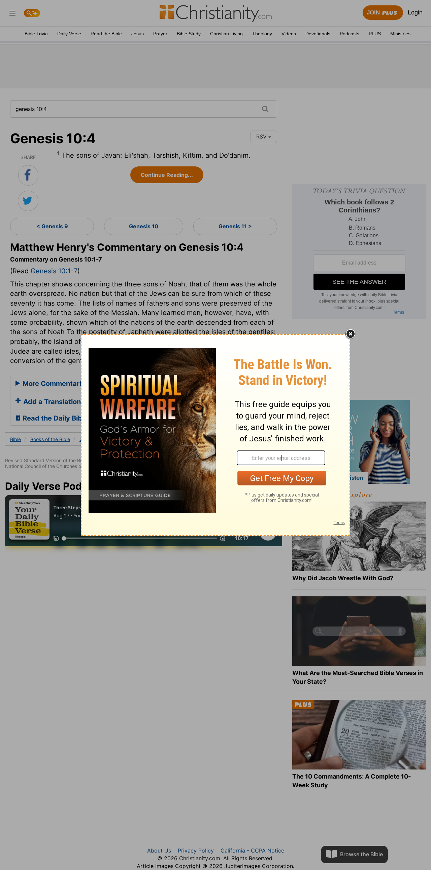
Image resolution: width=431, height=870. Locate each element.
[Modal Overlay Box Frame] (215, 435)
